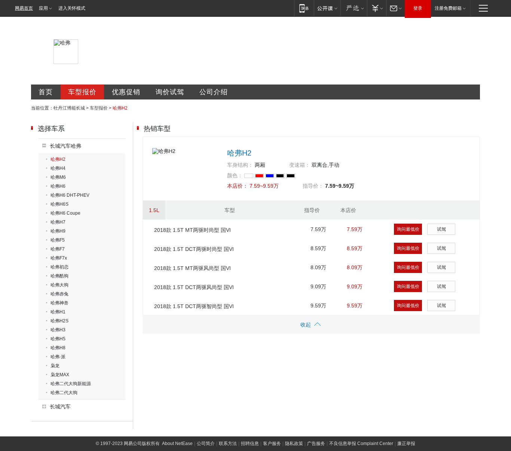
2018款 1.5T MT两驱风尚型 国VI (192, 268)
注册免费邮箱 (448, 8)
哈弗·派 (58, 356)
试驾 (441, 229)
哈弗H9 (58, 231)
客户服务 (272, 443)
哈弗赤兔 (59, 294)
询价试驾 (170, 92)
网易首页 (24, 8)
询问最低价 (408, 229)
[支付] (376, 8)
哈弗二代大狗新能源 (71, 383)
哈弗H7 (58, 222)
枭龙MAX (60, 374)
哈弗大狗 (59, 285)
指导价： (313, 186)
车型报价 (82, 92)
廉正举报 (406, 443)
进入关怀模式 (71, 8)
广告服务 (316, 443)
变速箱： (299, 165)
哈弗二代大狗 (64, 392)
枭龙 (55, 365)
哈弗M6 (58, 177)
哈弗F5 (58, 240)
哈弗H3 (58, 329)
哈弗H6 (58, 186)
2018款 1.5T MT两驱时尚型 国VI (192, 230)
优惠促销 (126, 92)
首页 (46, 92)
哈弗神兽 (59, 303)
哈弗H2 (58, 159)
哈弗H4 (58, 168)
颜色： (235, 175)
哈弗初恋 (59, 267)
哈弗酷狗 (59, 276)
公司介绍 (213, 92)
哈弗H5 (58, 338)
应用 (43, 8)
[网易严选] (353, 8)
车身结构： (240, 165)
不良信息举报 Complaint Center (361, 443)
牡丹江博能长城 (69, 108)
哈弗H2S (59, 320)
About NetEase (177, 443)
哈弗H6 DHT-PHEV (70, 195)
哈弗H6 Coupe (65, 213)
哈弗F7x (59, 258)
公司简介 (206, 443)
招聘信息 (250, 443)
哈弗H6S (59, 204)
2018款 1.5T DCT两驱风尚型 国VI (194, 287)
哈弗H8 (58, 347)
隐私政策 (294, 443)
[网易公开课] (327, 8)
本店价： (237, 186)
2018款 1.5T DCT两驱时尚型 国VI (194, 249)
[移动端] (304, 8)
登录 (417, 8)
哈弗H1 (58, 312)
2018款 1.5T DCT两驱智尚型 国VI (194, 306)
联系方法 (228, 443)
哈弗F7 (58, 249)
